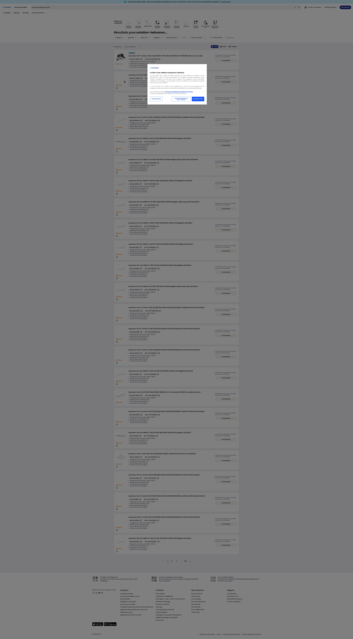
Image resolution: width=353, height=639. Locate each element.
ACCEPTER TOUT (198, 99)
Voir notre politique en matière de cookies (179, 92)
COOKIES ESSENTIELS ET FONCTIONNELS (181, 99)
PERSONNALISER (156, 99)
